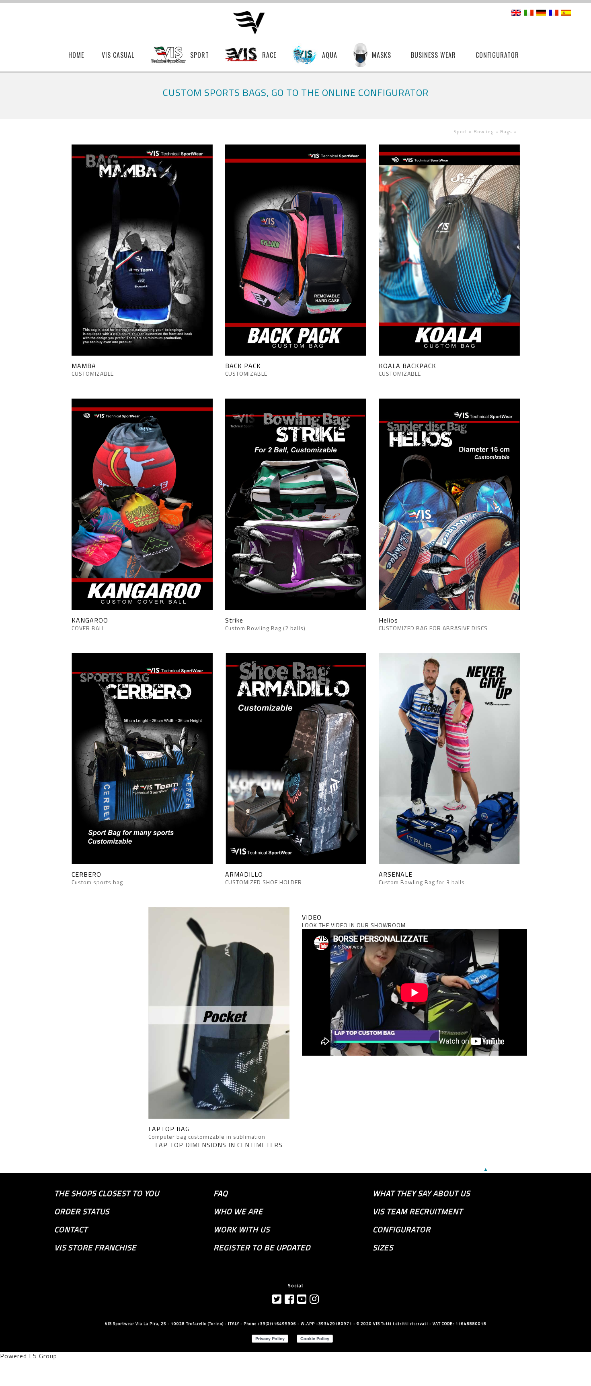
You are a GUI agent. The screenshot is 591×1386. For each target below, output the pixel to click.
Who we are (238, 1211)
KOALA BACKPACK (407, 365)
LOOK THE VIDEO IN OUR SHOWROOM (354, 925)
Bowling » (487, 131)
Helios (388, 620)
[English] (516, 13)
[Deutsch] (541, 13)
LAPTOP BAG (169, 1129)
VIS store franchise (95, 1248)
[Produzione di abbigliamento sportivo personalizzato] (254, 23)
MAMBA (84, 365)
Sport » (464, 131)
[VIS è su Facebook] (289, 1299)
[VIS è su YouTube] (302, 1299)
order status (81, 1211)
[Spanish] (566, 13)
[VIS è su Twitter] (277, 1299)
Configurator (402, 1229)
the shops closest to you (106, 1193)
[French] (553, 13)
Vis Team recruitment (418, 1211)
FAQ (220, 1193)
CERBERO (86, 874)
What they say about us (421, 1193)
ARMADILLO (244, 874)
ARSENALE (395, 874)
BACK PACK (243, 365)
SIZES (383, 1248)
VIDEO (312, 917)
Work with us (241, 1229)
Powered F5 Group (28, 1356)
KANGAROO (90, 620)
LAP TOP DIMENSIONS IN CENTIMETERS (219, 1145)
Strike (234, 620)
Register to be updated (261, 1248)
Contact (71, 1229)
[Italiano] (529, 13)
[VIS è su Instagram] (314, 1299)
